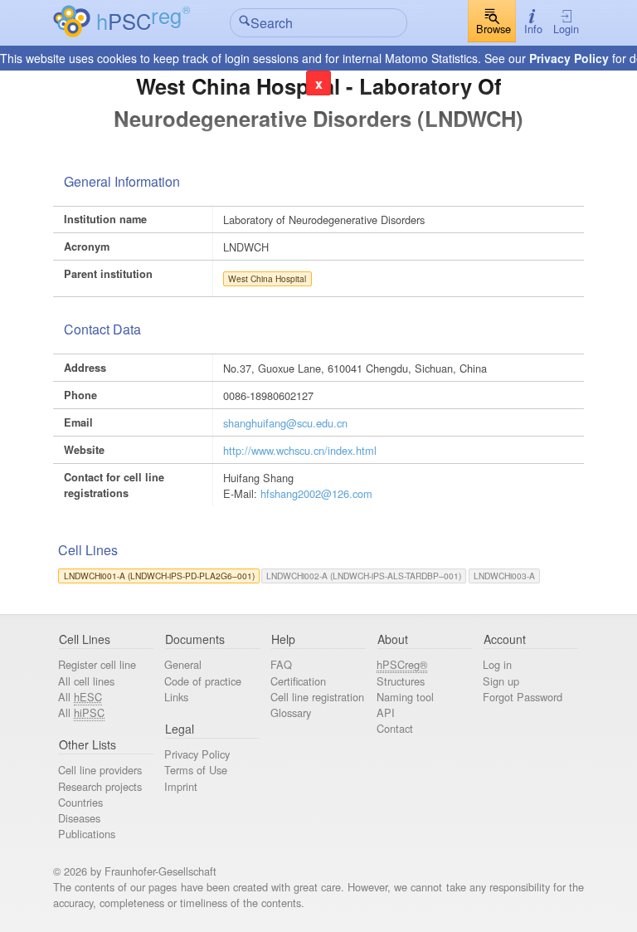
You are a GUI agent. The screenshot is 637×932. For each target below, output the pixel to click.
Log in (497, 664)
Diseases (79, 818)
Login (566, 29)
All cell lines (86, 681)
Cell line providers (100, 770)
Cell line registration (317, 697)
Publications (86, 834)
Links (176, 697)
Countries (80, 802)
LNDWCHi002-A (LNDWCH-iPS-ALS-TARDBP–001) (363, 575)
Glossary (290, 712)
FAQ (281, 664)
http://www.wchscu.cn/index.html (300, 450)
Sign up (501, 681)
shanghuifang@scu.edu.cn (285, 423)
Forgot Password (522, 697)
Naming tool (405, 697)
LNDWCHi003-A (504, 575)
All (80, 697)
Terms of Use (195, 770)
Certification (298, 681)
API (386, 712)
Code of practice (202, 681)
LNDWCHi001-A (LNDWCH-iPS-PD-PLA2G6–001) (159, 575)
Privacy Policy (569, 58)
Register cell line (97, 664)
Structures (401, 681)
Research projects (100, 786)
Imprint (180, 786)
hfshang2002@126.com (316, 493)
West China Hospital (267, 278)
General (183, 664)
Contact (395, 728)
